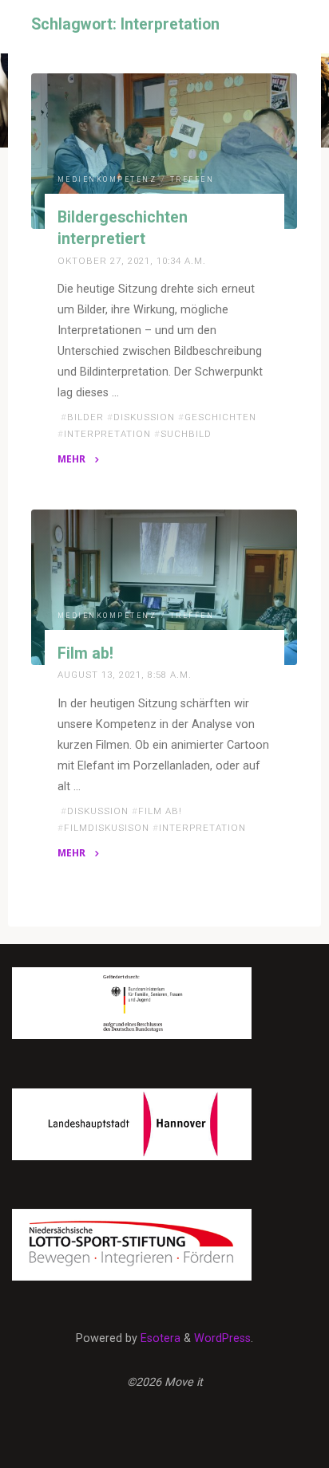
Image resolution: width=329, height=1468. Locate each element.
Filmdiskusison (106, 827)
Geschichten (220, 417)
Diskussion (144, 417)
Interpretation (107, 433)
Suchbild (186, 433)
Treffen (192, 179)
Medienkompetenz (107, 179)
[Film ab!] (164, 587)
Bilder (85, 417)
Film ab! (85, 653)
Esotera (158, 1338)
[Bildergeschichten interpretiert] (164, 151)
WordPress (222, 1338)
